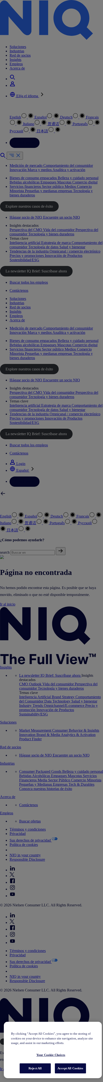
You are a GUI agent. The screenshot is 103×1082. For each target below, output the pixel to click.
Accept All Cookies (70, 1068)
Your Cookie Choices (50, 1055)
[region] (53, 1050)
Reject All (35, 1068)
